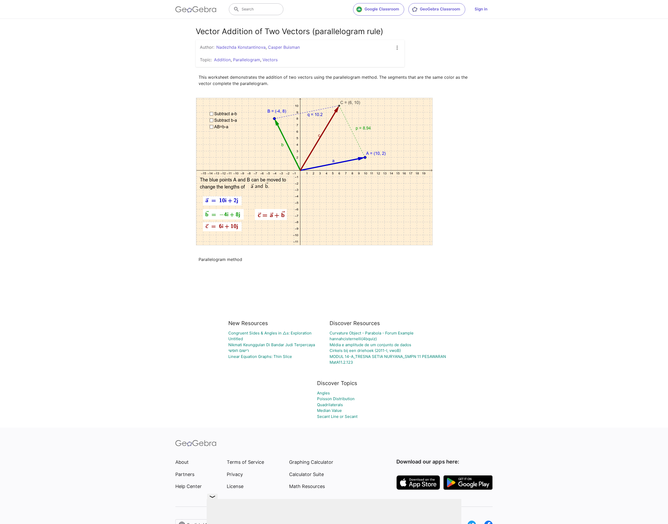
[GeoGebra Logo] (195, 9)
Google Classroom (382, 9)
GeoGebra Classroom (440, 9)
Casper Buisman (284, 47)
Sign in (481, 9)
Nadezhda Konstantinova (241, 47)
